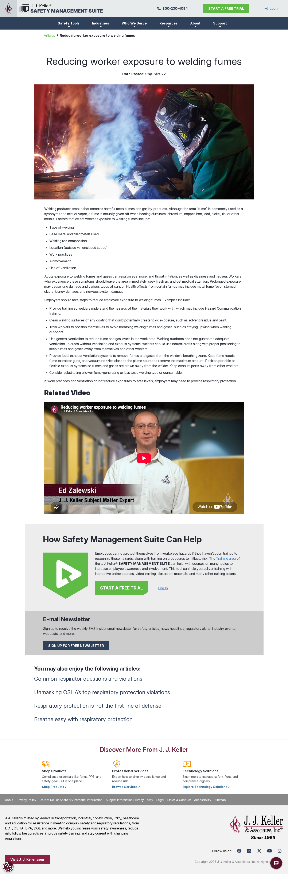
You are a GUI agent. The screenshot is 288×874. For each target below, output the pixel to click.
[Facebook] (239, 851)
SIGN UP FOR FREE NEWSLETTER (76, 646)
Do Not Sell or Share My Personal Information (71, 800)
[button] (68, 23)
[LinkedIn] (249, 851)
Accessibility (202, 800)
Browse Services (125, 787)
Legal (160, 800)
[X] (259, 851)
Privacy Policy (26, 800)
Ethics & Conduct (179, 800)
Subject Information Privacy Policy (129, 800)
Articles (49, 35)
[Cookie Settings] (8, 866)
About (9, 800)
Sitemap (220, 800)
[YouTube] (269, 851)
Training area (226, 558)
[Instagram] (279, 851)
